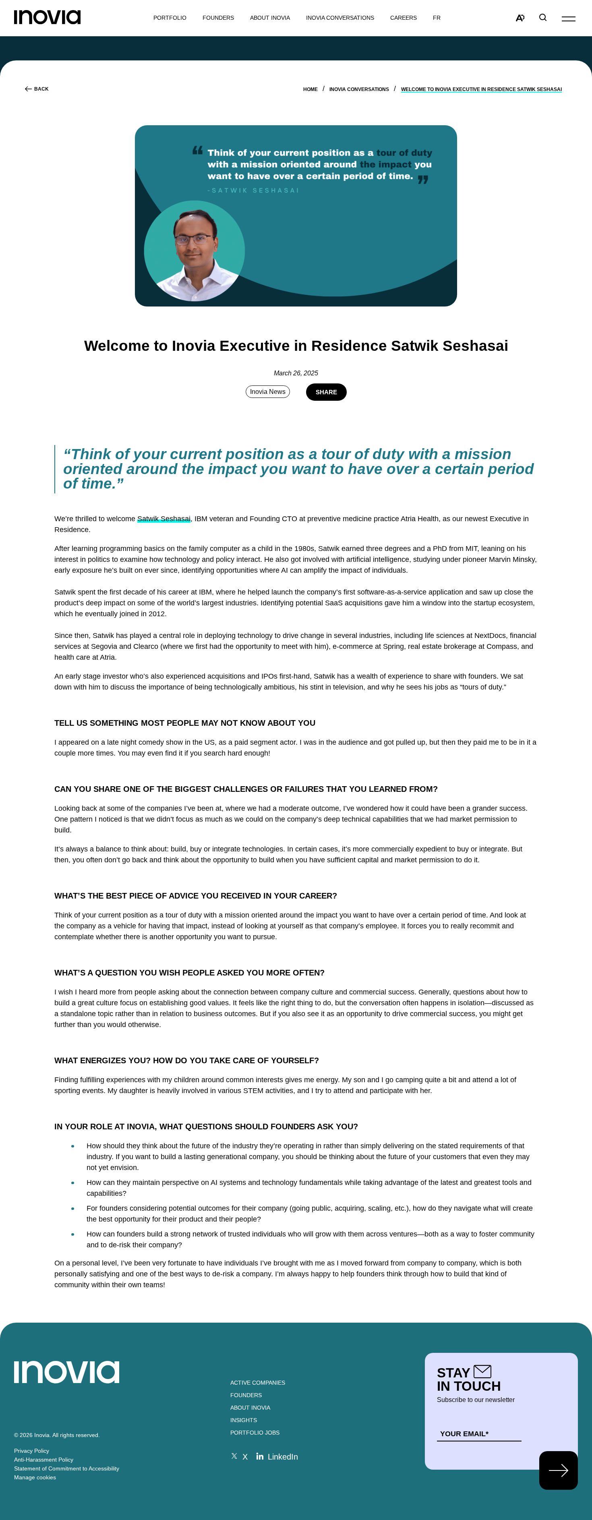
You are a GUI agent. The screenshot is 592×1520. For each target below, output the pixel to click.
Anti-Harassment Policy (43, 1459)
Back (41, 89)
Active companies (257, 1382)
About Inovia (270, 18)
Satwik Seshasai (163, 519)
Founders (246, 1395)
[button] (568, 18)
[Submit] (558, 1470)
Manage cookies (35, 1477)
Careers (403, 18)
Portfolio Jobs (254, 1432)
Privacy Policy (31, 1451)
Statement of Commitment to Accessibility (66, 1468)
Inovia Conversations (340, 18)
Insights (243, 1420)
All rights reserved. (76, 1435)
